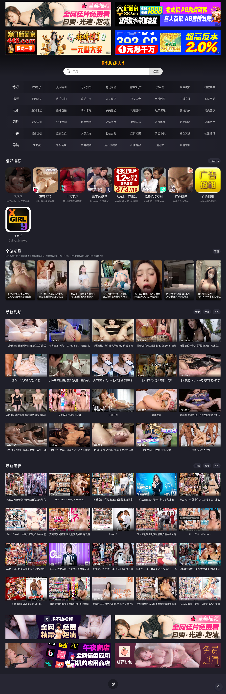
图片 (15, 122)
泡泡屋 (160, 145)
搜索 (156, 71)
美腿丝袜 (135, 122)
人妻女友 (86, 133)
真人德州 (61, 87)
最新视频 (13, 311)
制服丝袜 (135, 110)
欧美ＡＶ (86, 99)
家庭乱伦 (61, 133)
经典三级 (160, 110)
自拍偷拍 (61, 99)
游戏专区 (111, 87)
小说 (15, 133)
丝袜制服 (160, 99)
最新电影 (13, 465)
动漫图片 (111, 122)
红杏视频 (135, 145)
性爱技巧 (209, 133)
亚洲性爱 (36, 110)
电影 (15, 110)
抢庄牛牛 (209, 87)
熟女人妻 (135, 99)
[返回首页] (219, 687)
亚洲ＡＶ (36, 99)
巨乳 (207, 311)
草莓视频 (86, 145)
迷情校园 (135, 133)
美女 (197, 311)
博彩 (15, 87)
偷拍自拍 (61, 110)
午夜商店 (61, 145)
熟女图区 (185, 122)
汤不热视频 (110, 145)
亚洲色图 (61, 122)
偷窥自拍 (36, 122)
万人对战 (86, 87)
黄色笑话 (185, 133)
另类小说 (160, 133)
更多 (216, 311)
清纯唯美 (160, 122)
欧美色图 (86, 122)
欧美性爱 (111, 110)
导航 (15, 145)
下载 (216, 251)
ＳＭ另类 (209, 99)
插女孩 (37, 145)
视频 (15, 98)
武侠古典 (111, 133)
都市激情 (36, 133)
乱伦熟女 (185, 110)
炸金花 (160, 87)
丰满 (197, 465)
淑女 (207, 465)
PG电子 (36, 87)
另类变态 (209, 110)
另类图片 (209, 122)
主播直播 (185, 99)
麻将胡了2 (136, 87)
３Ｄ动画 (111, 99)
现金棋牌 (185, 87)
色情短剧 (185, 145)
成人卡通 (86, 110)
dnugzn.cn (113, 63)
